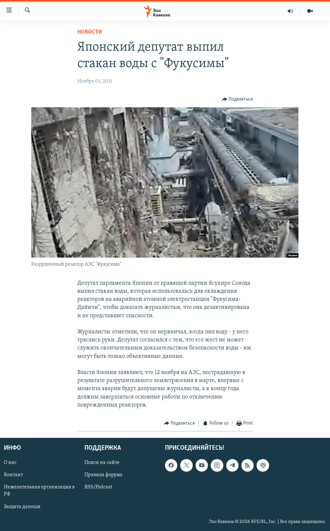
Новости (89, 32)
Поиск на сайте (102, 463)
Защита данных (22, 506)
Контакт (13, 475)
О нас (10, 463)
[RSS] (247, 465)
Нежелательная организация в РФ (39, 491)
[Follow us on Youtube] (202, 465)
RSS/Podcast (98, 487)
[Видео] (310, 10)
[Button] (237, 99)
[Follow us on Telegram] (232, 465)
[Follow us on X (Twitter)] (186, 465)
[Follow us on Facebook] (171, 465)
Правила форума (103, 475)
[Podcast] (263, 465)
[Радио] (290, 10)
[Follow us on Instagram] (217, 465)
